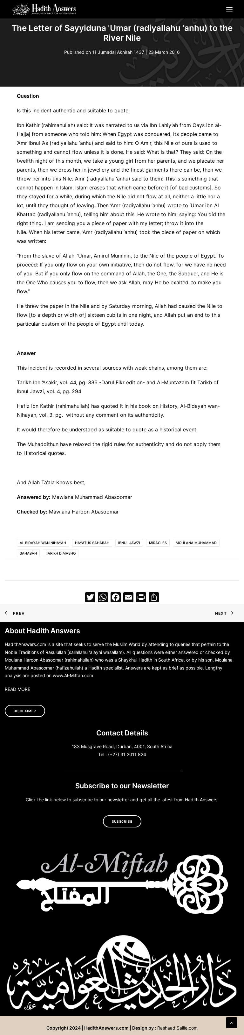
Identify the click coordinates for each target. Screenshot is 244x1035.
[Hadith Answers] (44, 9)
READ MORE (17, 689)
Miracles (158, 543)
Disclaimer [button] (25, 711)
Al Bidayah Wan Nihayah (43, 543)
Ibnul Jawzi (129, 543)
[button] (229, 9)
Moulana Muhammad (196, 543)
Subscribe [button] (122, 821)
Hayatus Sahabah (92, 543)
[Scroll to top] (231, 1022)
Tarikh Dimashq (61, 553)
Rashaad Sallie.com (177, 1028)
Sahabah (28, 553)
